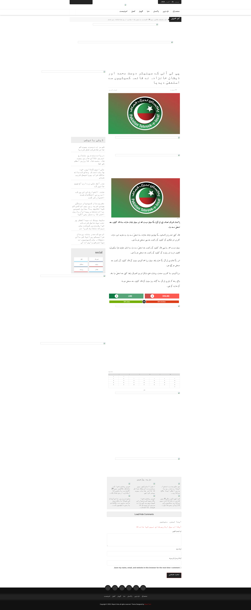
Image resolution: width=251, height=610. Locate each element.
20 (144, 382)
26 (154, 384)
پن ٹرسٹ (81, 269)
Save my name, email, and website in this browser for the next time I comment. (147, 568)
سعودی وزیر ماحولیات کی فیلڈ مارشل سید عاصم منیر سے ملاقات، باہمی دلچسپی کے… (119, 501)
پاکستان (156, 12)
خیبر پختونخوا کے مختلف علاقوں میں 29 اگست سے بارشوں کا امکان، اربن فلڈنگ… (120, 489)
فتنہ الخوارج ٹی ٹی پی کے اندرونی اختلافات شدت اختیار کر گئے (89, 195)
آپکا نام (178, 549)
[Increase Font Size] (112, 173)
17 (174, 382)
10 (174, 380)
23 (113, 382)
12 (154, 380)
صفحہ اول (176, 12)
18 (164, 382)
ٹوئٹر (81, 259)
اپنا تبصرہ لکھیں (176, 531)
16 (113, 380)
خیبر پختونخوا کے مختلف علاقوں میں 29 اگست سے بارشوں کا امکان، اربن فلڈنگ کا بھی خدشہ (143, 19)
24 (174, 384)
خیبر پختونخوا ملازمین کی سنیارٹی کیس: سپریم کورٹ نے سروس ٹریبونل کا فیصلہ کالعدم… (145, 502)
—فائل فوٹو (178, 218)
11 (164, 380)
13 (144, 380)
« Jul (144, 390)
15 (123, 380)
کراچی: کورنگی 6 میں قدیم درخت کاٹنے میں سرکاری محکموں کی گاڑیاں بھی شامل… (170, 501)
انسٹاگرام (81, 264)
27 (144, 384)
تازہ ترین (166, 12)
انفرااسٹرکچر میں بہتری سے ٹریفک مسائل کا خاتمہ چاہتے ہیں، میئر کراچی (144, 489)
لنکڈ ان (96, 269)
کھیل (133, 12)
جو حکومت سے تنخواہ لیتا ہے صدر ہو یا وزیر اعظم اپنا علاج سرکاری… (170, 489)
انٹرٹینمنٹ (123, 12)
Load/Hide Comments (144, 514)
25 (164, 384)
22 (123, 382)
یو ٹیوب (96, 264)
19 (154, 382)
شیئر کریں (113, 90)
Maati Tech (147, 604)
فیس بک (96, 259)
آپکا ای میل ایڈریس (175, 558)
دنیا (148, 12)
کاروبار (141, 12)
